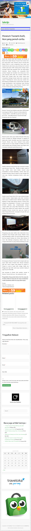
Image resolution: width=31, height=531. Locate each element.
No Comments (10, 44)
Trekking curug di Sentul (10, 429)
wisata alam (5, 318)
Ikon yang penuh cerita (19, 311)
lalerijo (5, 22)
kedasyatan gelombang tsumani (9, 313)
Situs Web (4, 371)
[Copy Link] (17, 50)
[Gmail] (15, 50)
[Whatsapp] (9, 50)
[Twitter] (6, 50)
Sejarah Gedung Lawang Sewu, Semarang (13, 430)
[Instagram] (23, 50)
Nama (4, 358)
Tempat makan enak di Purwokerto (12, 441)
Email (3, 365)
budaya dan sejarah (8, 311)
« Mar (4, 470)
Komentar (4, 343)
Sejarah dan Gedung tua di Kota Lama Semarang (15, 434)
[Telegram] (20, 50)
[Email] (26, 50)
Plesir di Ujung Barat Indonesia (20, 328)
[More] (3, 53)
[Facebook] (3, 50)
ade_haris (6, 43)
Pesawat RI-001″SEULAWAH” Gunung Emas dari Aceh (14, 323)
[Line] (12, 50)
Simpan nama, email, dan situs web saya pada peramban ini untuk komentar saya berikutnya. (15, 381)
